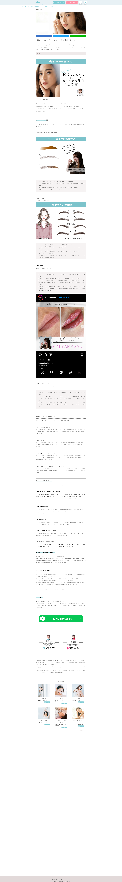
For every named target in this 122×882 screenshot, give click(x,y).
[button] (61, 53)
